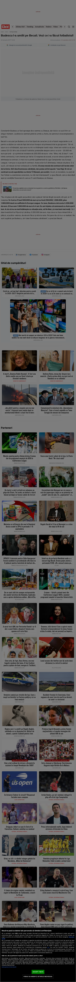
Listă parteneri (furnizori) (9, 967)
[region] (38, 954)
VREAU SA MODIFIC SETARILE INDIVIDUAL (37, 976)
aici (48, 947)
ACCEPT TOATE (38, 972)
